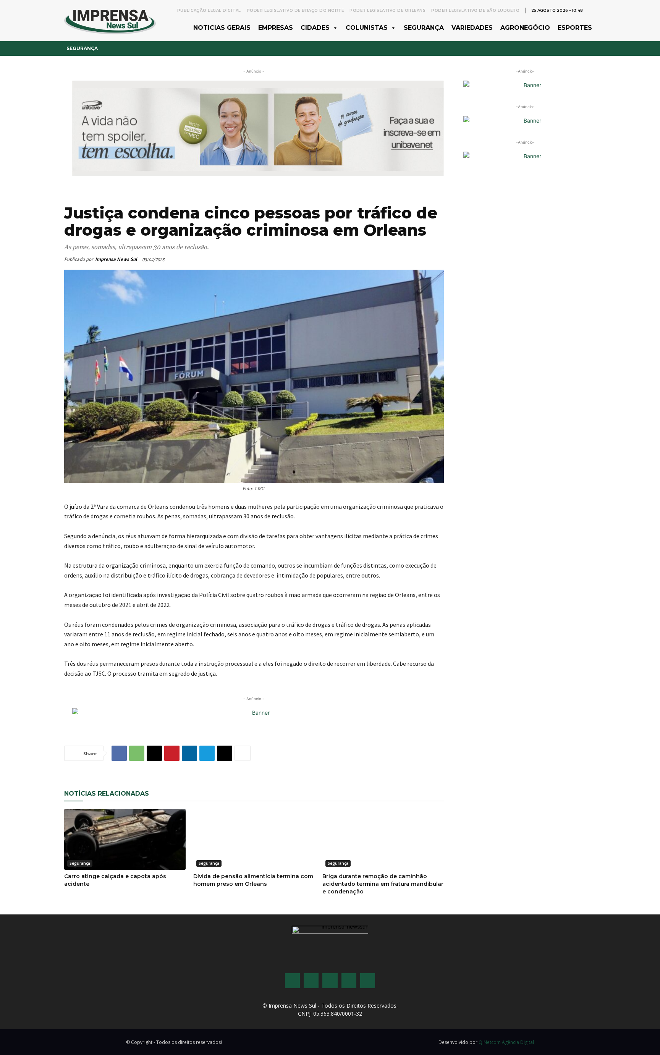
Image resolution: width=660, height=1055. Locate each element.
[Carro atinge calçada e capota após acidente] (125, 839)
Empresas (275, 27)
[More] (243, 753)
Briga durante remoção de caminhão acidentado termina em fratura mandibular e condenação (382, 884)
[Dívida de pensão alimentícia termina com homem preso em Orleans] (254, 839)
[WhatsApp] (136, 753)
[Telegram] (207, 753)
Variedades (472, 27)
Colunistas (367, 27)
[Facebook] (119, 753)
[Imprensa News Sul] (110, 20)
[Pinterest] (172, 753)
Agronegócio (525, 27)
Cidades (315, 27)
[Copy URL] (224, 753)
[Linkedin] (189, 753)
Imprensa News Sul (116, 259)
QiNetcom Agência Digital (506, 1042)
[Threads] (367, 980)
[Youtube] (348, 980)
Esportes (575, 27)
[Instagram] (311, 980)
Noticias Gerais (222, 27)
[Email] (154, 753)
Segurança (424, 27)
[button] (592, 10)
